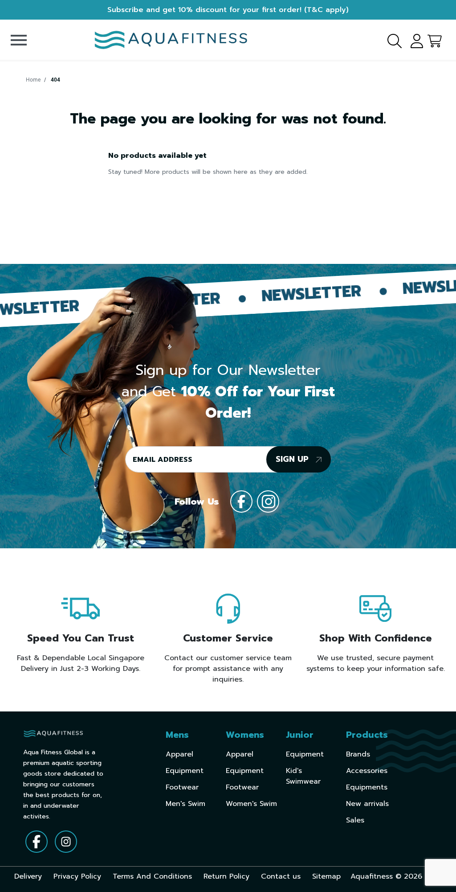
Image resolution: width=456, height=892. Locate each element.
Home (33, 80)
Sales (355, 820)
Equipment (185, 770)
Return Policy (226, 876)
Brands (358, 754)
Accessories (366, 770)
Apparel (179, 754)
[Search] (389, 39)
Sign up (293, 459)
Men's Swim (185, 803)
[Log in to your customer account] (413, 39)
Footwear (182, 787)
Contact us (281, 876)
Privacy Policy (77, 876)
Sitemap (326, 876)
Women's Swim (251, 803)
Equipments (366, 787)
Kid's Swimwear (303, 776)
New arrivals (367, 803)
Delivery (28, 876)
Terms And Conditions (152, 876)
